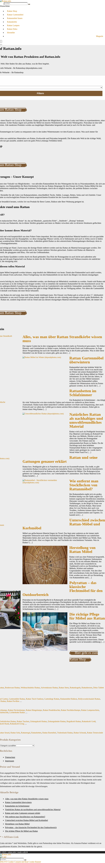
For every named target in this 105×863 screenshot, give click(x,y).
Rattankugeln (75, 688)
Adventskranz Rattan (49, 688)
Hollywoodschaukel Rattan (89, 699)
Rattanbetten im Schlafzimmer (82, 393)
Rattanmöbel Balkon (68, 699)
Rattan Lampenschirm (90, 710)
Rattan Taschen (23, 721)
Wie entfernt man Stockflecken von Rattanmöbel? (83, 485)
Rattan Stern (64, 688)
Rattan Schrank (80, 733)
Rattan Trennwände (95, 733)
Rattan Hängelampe (34, 710)
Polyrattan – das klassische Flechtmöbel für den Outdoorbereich (31, 827)
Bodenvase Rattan (12, 688)
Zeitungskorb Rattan (38, 721)
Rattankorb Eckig (17, 724)
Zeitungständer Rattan (57, 721)
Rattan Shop (12, 11)
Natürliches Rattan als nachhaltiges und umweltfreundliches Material (86, 420)
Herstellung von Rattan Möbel (82, 549)
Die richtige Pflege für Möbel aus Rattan (87, 616)
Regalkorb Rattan (74, 721)
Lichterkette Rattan (17, 712)
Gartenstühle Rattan (17, 699)
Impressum (9, 761)
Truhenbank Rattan (65, 733)
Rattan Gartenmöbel (15, 15)
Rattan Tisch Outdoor (34, 699)
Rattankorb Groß (89, 721)
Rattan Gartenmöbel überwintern (86, 360)
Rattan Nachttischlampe (70, 710)
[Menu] (1, 41)
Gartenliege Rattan (51, 699)
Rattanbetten (36, 733)
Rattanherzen (87, 688)
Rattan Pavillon (13, 701)
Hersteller (11, 33)
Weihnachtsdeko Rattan (30, 688)
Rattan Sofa (15, 733)
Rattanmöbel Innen (14, 18)
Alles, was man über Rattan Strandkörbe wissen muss (62, 339)
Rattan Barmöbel (49, 733)
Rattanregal (25, 733)
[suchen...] (29, 4)
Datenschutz (10, 757)
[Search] (1, 44)
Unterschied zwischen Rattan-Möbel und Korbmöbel (26, 820)
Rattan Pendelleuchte (51, 710)
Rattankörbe (12, 22)
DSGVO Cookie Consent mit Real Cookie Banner (20, 862)
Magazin (99, 36)
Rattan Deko (12, 29)
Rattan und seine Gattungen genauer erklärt (60, 459)
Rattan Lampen (13, 25)
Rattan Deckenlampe (16, 710)
